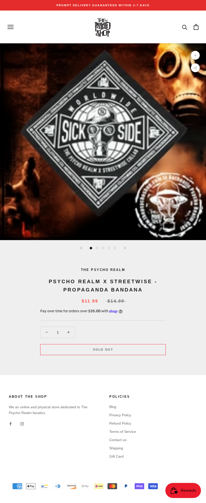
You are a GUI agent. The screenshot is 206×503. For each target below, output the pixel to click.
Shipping (116, 448)
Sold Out (103, 349)
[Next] (125, 248)
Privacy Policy (120, 415)
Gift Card (116, 456)
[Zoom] (195, 55)
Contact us (117, 440)
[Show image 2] (97, 248)
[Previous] (81, 248)
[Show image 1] (91, 248)
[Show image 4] (109, 248)
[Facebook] (10, 424)
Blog (112, 407)
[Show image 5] (115, 248)
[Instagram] (22, 424)
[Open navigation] (11, 27)
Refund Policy (120, 423)
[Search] (184, 27)
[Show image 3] (103, 248)
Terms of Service (122, 432)
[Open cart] (196, 27)
